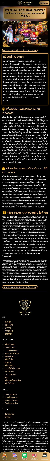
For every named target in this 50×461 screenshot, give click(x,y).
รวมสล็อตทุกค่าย (11, 397)
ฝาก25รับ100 (10, 356)
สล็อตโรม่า (9, 359)
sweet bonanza (11, 394)
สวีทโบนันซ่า (9, 383)
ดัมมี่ (6, 377)
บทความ (8, 328)
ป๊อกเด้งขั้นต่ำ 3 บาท (12, 368)
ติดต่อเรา (8, 417)
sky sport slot (10, 374)
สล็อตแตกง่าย (10, 365)
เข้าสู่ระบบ (44, 3)
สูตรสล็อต (8, 334)
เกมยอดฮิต (9, 325)
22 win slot (9, 371)
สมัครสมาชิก (9, 414)
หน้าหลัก (8, 322)
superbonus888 (11, 350)
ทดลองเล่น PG (10, 347)
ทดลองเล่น (9, 331)
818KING (8, 362)
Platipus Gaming (11, 400)
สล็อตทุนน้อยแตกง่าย (13, 380)
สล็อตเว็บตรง (10, 344)
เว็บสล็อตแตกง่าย (11, 403)
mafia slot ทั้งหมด (12, 353)
